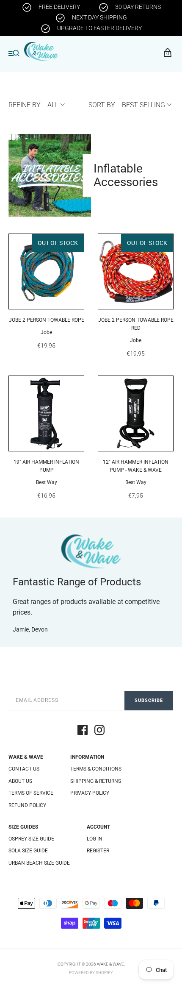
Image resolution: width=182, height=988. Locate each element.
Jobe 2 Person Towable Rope (46, 320)
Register (98, 851)
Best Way (46, 482)
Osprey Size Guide (31, 839)
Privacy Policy (89, 793)
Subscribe (149, 700)
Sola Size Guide (28, 851)
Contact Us (23, 769)
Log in (94, 839)
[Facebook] (82, 731)
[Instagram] (99, 731)
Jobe (46, 332)
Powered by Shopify (91, 972)
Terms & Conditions (95, 769)
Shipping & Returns (95, 781)
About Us (20, 781)
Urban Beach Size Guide (39, 863)
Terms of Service (30, 793)
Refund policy (27, 805)
